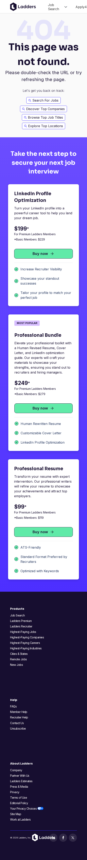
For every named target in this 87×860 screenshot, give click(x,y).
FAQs (13, 706)
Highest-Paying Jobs (23, 632)
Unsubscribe (18, 728)
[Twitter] (73, 838)
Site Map (15, 814)
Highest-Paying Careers (25, 642)
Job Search (17, 615)
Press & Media (19, 786)
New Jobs (16, 664)
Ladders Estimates (21, 781)
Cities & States (19, 653)
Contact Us (17, 723)
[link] (57, 6)
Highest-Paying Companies (27, 637)
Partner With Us (19, 775)
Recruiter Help (19, 717)
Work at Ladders (20, 819)
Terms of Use (18, 797)
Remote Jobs (18, 659)
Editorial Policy (19, 803)
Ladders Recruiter (21, 626)
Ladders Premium (21, 621)
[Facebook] (63, 838)
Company (16, 770)
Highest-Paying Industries (26, 648)
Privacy (14, 792)
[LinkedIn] (53, 838)
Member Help (18, 712)
